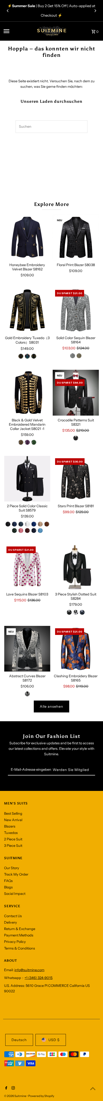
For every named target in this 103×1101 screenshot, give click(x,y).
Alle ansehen (51, 706)
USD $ (54, 1040)
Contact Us (13, 916)
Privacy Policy (15, 942)
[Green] (33, 356)
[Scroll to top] (92, 1088)
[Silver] (72, 355)
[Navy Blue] (33, 530)
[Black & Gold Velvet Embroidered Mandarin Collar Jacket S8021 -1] (27, 393)
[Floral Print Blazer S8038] (76, 237)
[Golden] (20, 356)
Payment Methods (18, 935)
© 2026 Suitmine (15, 1096)
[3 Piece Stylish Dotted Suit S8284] (76, 567)
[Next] (95, 10)
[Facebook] (5, 1088)
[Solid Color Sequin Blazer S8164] (76, 310)
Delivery (10, 922)
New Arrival (13, 820)
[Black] (75, 438)
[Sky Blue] (40, 530)
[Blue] (27, 356)
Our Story (11, 868)
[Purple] (27, 442)
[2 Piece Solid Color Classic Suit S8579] (27, 479)
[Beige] (40, 524)
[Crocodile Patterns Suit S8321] (76, 393)
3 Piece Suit (13, 845)
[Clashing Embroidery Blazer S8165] (76, 649)
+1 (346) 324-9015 (38, 978)
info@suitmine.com (29, 970)
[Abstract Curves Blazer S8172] (27, 649)
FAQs (8, 881)
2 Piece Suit (13, 839)
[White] (27, 524)
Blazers (9, 826)
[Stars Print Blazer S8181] (76, 479)
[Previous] (7, 10)
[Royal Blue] (33, 524)
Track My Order (16, 874)
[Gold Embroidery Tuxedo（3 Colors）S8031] (27, 310)
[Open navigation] (16, 31)
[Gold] (20, 442)
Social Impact (14, 894)
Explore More (51, 204)
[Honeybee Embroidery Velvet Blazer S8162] (27, 237)
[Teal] (20, 524)
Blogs (8, 887)
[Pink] (20, 530)
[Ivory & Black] (27, 694)
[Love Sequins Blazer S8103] (27, 567)
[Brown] (46, 524)
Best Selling (13, 813)
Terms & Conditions (19, 948)
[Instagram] (12, 1088)
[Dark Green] (14, 530)
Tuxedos (11, 833)
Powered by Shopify (41, 1096)
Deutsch (19, 1040)
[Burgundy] (27, 530)
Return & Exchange (19, 929)
